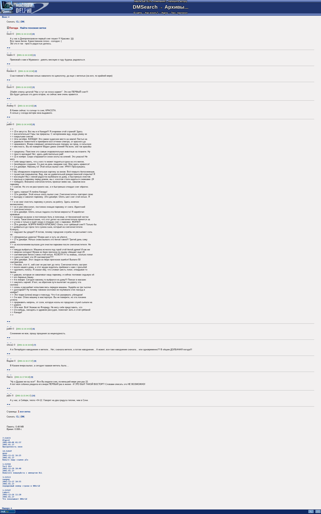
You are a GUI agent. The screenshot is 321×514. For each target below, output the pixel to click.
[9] (32, 377)
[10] (33, 396)
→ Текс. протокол (177, 13)
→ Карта (163, 13)
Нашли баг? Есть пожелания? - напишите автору (160, 1)
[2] (36, 71)
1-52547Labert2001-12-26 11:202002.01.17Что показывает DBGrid (15, 494)
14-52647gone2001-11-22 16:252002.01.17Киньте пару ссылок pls (15, 455)
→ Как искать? (150, 13)
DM (22, 21)
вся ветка (25, 411)
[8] (35, 361)
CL (17, 21)
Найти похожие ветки (33, 28)
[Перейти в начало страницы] (8, 48)
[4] (35, 106)
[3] (33, 87)
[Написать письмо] (317, 512)
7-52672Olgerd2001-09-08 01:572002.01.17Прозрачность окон (12, 442)
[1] (34, 55)
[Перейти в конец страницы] (9, 48)
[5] (33, 124)
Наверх (5, 508)
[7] (35, 345)
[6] (33, 329)
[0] (33, 34)
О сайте (138, 13)
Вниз (4, 17)
